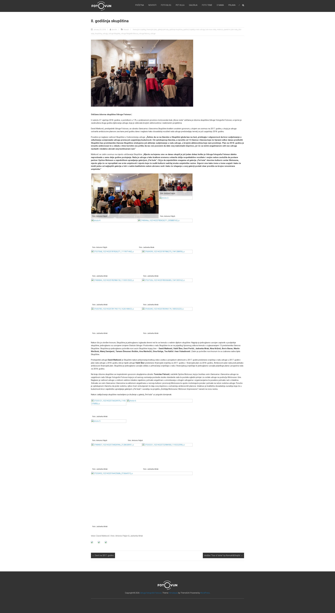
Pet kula (180, 5)
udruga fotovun (144, 34)
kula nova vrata (211, 29)
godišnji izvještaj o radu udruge (194, 29)
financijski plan (152, 29)
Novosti (152, 5)
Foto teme (207, 5)
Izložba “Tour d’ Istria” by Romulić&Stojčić (223, 555)
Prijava (231, 5)
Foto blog (166, 5)
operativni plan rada (230, 29)
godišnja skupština (175, 29)
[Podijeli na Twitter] (101, 544)
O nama (220, 5)
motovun (220, 29)
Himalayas (173, 593)
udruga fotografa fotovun (129, 34)
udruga (105, 34)
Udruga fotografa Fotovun (151, 593)
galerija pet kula (163, 29)
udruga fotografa (114, 34)
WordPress (205, 593)
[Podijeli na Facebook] (94, 544)
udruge (152, 34)
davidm (114, 29)
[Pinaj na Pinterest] (108, 544)
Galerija (193, 5)
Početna (139, 5)
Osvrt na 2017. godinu (103, 555)
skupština (98, 34)
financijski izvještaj (139, 29)
